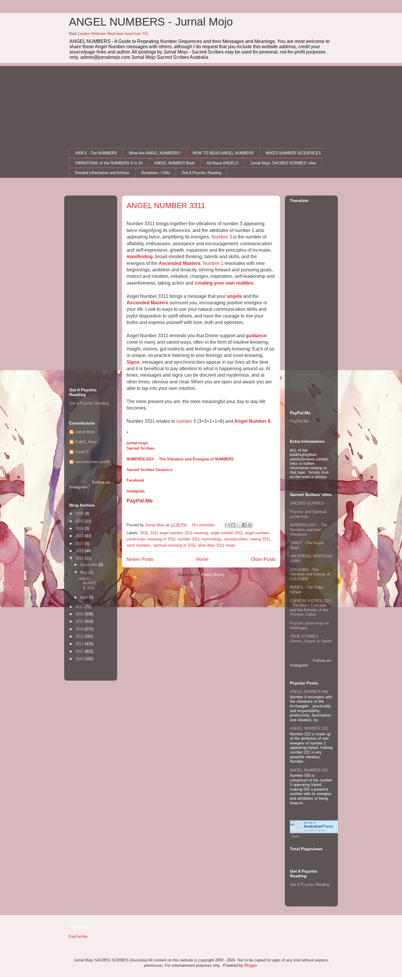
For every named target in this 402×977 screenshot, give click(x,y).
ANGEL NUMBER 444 (309, 691)
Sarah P (82, 452)
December (89, 564)
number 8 (186, 421)
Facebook (135, 480)
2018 (80, 558)
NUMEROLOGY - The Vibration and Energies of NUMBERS (180, 459)
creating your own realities (224, 282)
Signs (133, 362)
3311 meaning (196, 533)
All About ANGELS (222, 163)
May (84, 572)
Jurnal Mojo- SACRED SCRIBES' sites (283, 163)
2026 (80, 513)
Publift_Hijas (86, 442)
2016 (80, 614)
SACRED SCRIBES (307, 503)
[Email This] (227, 525)
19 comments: (204, 525)
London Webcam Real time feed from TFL (113, 33)
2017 (80, 606)
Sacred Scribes (140, 448)
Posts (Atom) (213, 574)
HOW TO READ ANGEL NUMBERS (223, 153)
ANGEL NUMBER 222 (309, 728)
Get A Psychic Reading (201, 173)
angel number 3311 (226, 533)
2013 (80, 636)
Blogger (250, 965)
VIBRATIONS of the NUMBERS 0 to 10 (108, 163)
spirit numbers (139, 545)
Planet (318, 826)
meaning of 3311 (161, 539)
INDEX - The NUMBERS (96, 153)
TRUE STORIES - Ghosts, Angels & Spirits (311, 638)
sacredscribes (235, 539)
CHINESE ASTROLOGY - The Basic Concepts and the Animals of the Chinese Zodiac (311, 608)
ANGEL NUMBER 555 (309, 770)
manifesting (140, 256)
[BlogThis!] (233, 525)
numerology (211, 539)
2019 (80, 551)
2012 (80, 644)
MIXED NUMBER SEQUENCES (293, 153)
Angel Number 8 (252, 421)
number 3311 (189, 539)
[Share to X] (239, 525)
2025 (80, 521)
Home (202, 559)
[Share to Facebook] (244, 525)
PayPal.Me (140, 501)
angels (234, 296)
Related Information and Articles (102, 173)
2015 (80, 621)
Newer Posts (140, 559)
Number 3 (221, 236)
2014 (80, 629)
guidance (256, 335)
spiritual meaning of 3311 (174, 545)
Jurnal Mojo (85, 432)
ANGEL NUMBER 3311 (166, 205)
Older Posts (263, 559)
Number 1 (213, 263)
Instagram (136, 491)
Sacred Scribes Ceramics (149, 469)
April (84, 597)
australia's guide (315, 830)
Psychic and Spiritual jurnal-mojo (308, 514)
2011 (80, 651)
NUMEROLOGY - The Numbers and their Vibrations (308, 529)
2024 (80, 528)
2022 (80, 543)
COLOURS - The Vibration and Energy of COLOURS (310, 574)
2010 (80, 659)
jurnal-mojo (137, 443)
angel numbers (257, 533)
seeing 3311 (260, 539)
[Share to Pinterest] (250, 525)
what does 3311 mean (216, 545)
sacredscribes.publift (92, 462)
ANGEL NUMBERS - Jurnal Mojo (151, 22)
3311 (144, 533)
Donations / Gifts (155, 173)
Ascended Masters (179, 263)
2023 (80, 536)
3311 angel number (166, 533)
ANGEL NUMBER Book (174, 163)
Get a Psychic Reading (89, 403)
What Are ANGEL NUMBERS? (155, 153)
